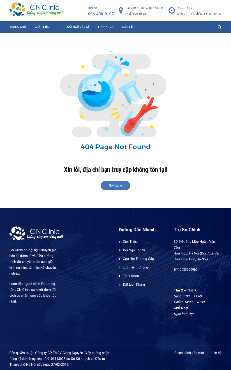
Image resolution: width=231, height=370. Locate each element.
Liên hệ (127, 26)
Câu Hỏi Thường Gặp (138, 259)
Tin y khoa (105, 26)
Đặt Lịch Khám (134, 284)
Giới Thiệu (42, 26)
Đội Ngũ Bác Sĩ (134, 250)
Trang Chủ (17, 26)
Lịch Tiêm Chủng (135, 267)
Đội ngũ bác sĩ (78, 26)
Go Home (115, 185)
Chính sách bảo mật (189, 353)
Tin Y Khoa (131, 276)
